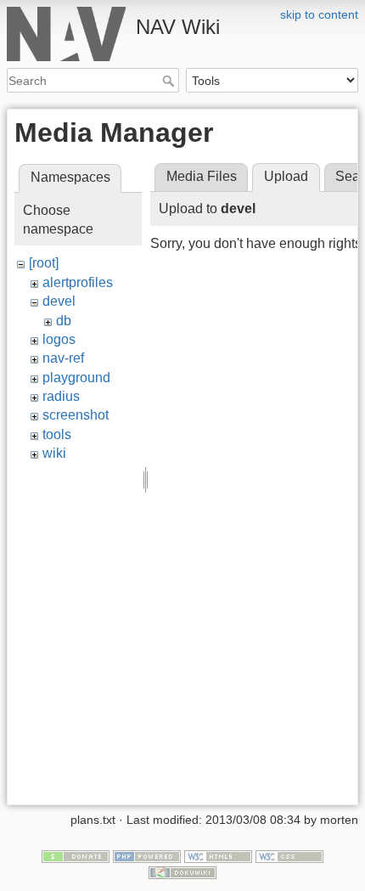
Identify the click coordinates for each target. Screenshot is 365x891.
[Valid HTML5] (218, 855)
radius (61, 396)
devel (59, 301)
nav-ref (63, 358)
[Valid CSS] (289, 855)
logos (59, 339)
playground (76, 377)
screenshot (75, 415)
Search (170, 81)
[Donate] (76, 855)
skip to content (319, 14)
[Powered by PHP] (147, 855)
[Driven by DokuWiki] (182, 871)
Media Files (201, 176)
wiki (54, 453)
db (63, 320)
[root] (44, 263)
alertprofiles (77, 282)
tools (56, 434)
